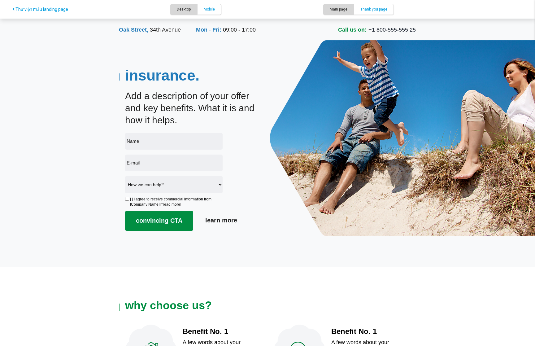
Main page (338, 9)
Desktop (184, 9)
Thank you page (373, 9)
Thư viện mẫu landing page (41, 9)
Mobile (209, 9)
